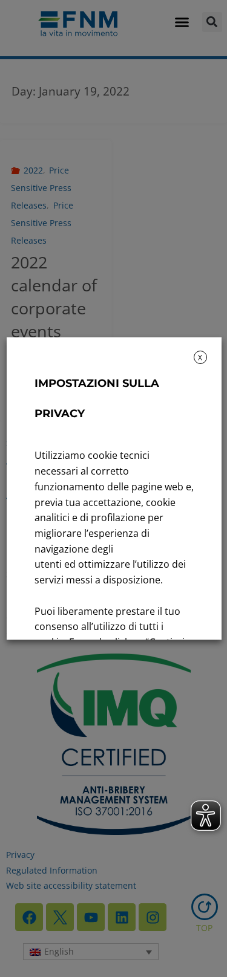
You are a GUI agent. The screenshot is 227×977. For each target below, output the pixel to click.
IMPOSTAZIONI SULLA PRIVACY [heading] (96, 398)
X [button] (200, 357)
